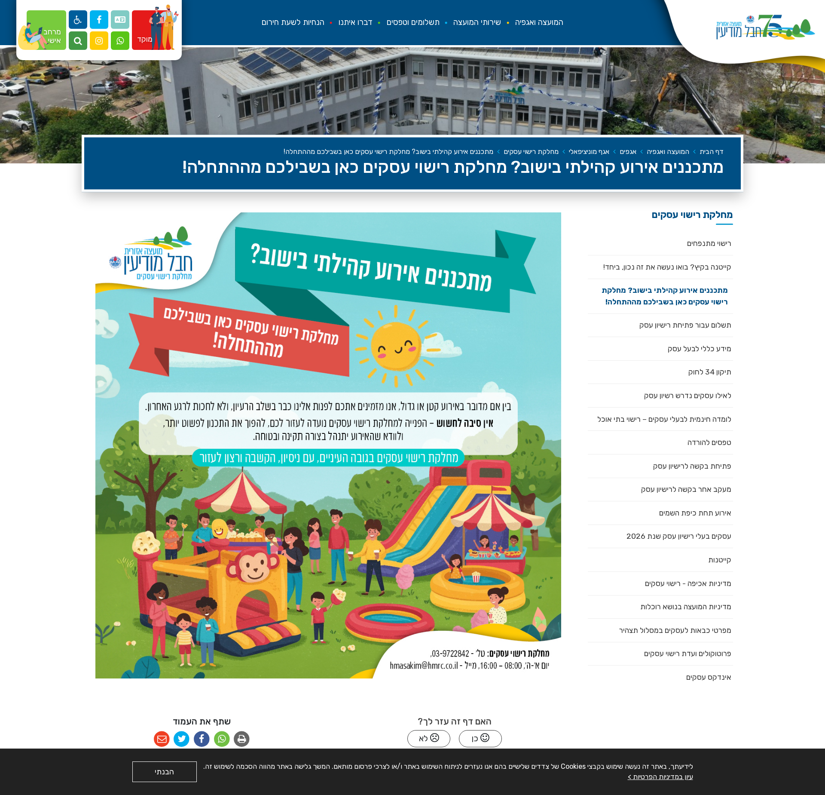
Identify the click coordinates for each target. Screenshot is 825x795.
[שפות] (120, 19)
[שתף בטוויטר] (181, 739)
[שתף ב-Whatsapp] (222, 739)
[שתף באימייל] (162, 739)
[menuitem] (539, 22)
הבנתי (164, 772)
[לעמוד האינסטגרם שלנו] (99, 40)
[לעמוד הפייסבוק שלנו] (99, 19)
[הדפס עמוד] (241, 739)
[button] (120, 40)
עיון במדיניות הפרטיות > (660, 777)
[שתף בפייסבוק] (201, 739)
